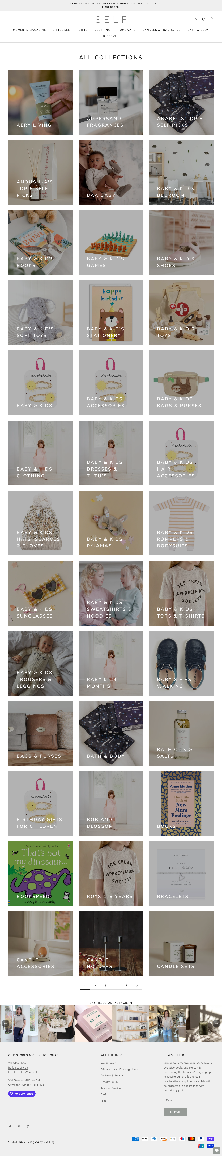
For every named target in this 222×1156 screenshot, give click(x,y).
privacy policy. (177, 1090)
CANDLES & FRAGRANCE (162, 30)
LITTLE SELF (62, 30)
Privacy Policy (109, 1082)
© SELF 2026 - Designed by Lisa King (31, 1142)
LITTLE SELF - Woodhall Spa (25, 1072)
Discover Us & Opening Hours (119, 1069)
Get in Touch (108, 1063)
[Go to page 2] (137, 985)
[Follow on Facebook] (10, 1126)
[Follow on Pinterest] (28, 1126)
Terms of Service (111, 1088)
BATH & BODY (198, 30)
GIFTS (83, 30)
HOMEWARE (126, 30)
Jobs (103, 1101)
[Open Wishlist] (216, 1150)
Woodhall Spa (17, 1063)
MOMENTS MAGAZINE (29, 30)
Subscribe (175, 1112)
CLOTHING (102, 30)
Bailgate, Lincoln (18, 1068)
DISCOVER (111, 36)
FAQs (104, 1094)
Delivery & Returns (112, 1076)
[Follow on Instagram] (19, 1126)
